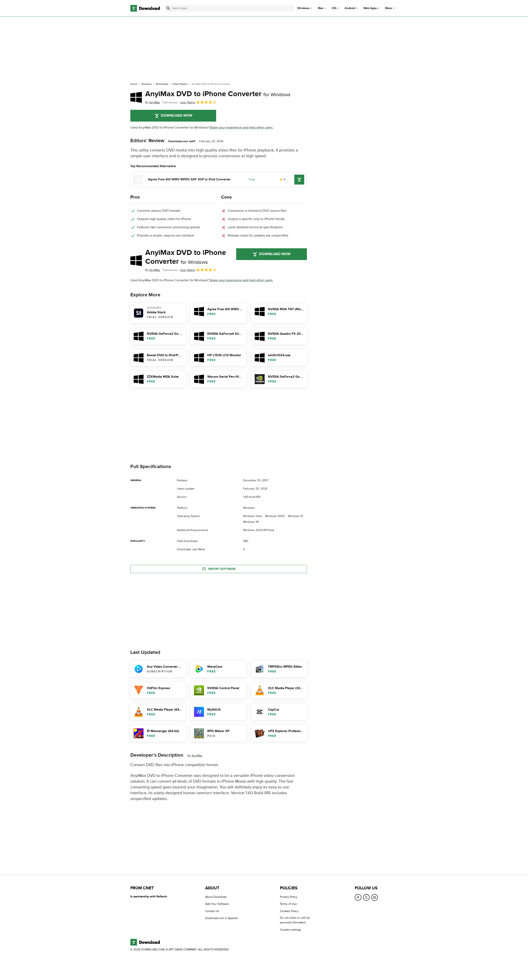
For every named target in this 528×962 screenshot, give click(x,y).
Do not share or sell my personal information (295, 920)
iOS (334, 8)
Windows (303, 8)
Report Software (222, 568)
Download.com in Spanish (221, 918)
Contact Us (212, 911)
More (388, 8)
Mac (320, 8)
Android (350, 8)
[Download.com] (145, 8)
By (152, 102)
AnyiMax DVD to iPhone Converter (217, 93)
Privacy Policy (288, 897)
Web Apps (370, 8)
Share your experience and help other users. (241, 127)
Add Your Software (217, 904)
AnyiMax (197, 755)
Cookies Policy (289, 911)
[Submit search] (168, 8)
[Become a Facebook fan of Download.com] (358, 897)
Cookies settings (290, 929)
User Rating (187, 102)
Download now (176, 115)
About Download (215, 897)
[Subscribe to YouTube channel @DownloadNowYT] (374, 897)
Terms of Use (288, 904)
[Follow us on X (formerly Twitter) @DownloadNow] (366, 897)
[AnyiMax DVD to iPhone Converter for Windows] (136, 97)
